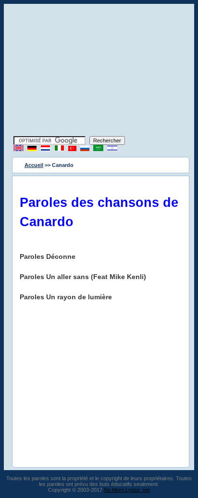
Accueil (34, 165)
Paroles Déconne (47, 256)
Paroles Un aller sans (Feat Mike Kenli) (83, 277)
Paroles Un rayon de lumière (66, 297)
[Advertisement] (99, 71)
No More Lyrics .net (127, 490)
